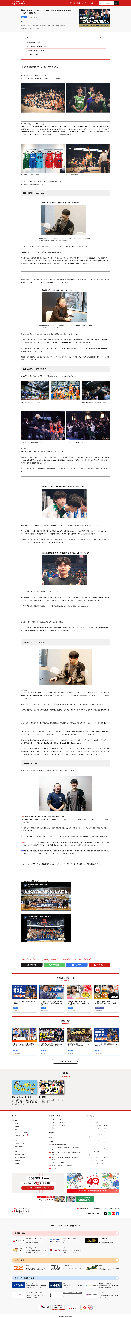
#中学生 (37, 959)
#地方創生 (54, 959)
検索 (116, 3)
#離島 (88, 959)
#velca (23, 959)
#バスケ (30, 959)
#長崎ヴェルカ (64, 959)
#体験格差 (45, 959)
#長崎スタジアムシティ (77, 959)
